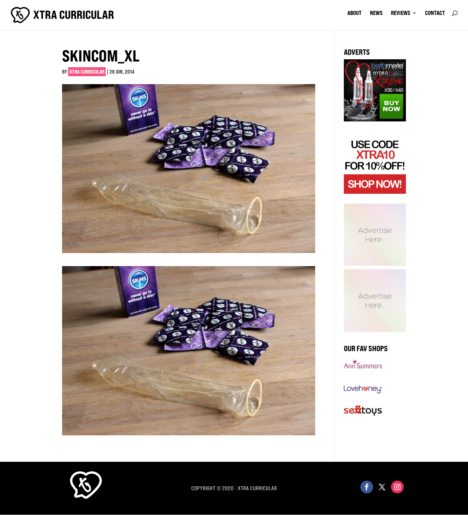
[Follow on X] (382, 487)
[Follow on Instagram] (397, 487)
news (376, 13)
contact (435, 13)
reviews (400, 13)
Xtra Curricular (86, 72)
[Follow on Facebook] (366, 487)
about (354, 13)
